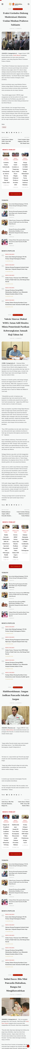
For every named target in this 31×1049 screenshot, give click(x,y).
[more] (21, 132)
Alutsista (4, 127)
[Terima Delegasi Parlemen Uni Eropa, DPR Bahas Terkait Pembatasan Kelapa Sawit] (25, 817)
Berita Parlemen (17, 9)
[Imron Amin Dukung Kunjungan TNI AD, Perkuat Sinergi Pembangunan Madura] (5, 206)
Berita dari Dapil (17, 314)
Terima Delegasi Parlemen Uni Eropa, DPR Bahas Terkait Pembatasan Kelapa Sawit (25, 833)
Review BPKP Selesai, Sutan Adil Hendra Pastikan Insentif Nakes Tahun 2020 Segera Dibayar (15, 546)
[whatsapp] (18, 132)
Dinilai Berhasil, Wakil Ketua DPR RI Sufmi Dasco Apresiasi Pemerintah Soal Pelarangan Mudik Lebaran (6, 546)
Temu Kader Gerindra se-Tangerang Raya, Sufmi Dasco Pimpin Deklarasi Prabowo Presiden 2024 (15, 173)
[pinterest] (11, 132)
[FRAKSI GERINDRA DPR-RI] (15, 4)
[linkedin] (16, 132)
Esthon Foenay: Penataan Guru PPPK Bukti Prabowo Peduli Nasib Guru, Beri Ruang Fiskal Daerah (19, 222)
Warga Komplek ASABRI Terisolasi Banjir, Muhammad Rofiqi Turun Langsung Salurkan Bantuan (25, 173)
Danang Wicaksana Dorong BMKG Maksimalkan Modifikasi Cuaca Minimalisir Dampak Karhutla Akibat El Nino (16, 292)
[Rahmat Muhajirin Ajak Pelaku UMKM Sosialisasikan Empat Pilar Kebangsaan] (25, 527)
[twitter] (9, 132)
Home (9, 9)
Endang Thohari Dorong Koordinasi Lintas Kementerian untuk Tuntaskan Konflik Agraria (19, 241)
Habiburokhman (10, 729)
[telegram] (14, 132)
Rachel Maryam (17, 55)
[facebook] (6, 132)
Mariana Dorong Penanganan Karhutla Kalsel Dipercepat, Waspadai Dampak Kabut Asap (18, 213)
